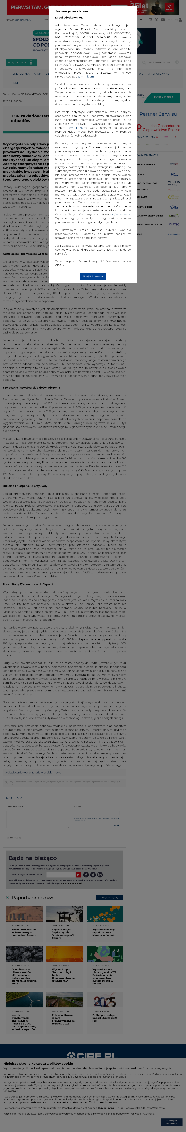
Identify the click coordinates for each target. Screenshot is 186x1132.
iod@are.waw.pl (120, 214)
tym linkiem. (86, 76)
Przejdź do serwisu (93, 276)
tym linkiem (77, 127)
